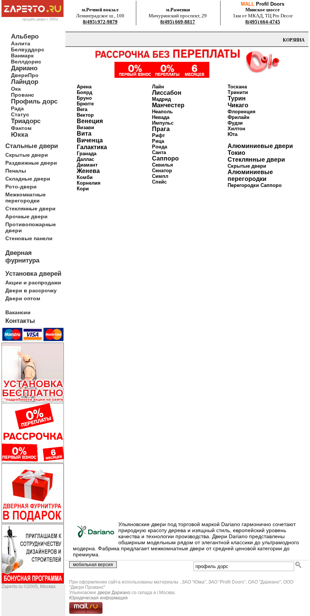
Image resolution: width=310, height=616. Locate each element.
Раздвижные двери (31, 163)
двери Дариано (114, 592)
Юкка (19, 134)
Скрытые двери (26, 155)
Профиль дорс (34, 101)
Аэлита (20, 43)
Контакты (20, 320)
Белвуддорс (27, 49)
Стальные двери (31, 146)
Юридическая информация (98, 598)
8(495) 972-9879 (100, 22)
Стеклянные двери (30, 208)
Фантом (21, 128)
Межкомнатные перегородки (25, 197)
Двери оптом (22, 298)
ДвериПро (25, 75)
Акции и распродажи (33, 282)
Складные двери (27, 179)
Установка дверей (33, 273)
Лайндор (24, 81)
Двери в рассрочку (31, 290)
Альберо (25, 36)
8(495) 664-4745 (262, 22)
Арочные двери (26, 216)
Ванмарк (22, 55)
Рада (17, 108)
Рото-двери (21, 187)
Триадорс (25, 121)
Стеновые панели (29, 238)
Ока (16, 89)
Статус (20, 114)
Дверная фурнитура (22, 256)
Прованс (22, 95)
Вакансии (18, 312)
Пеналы (15, 171)
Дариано (24, 68)
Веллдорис (26, 62)
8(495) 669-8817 (177, 22)
